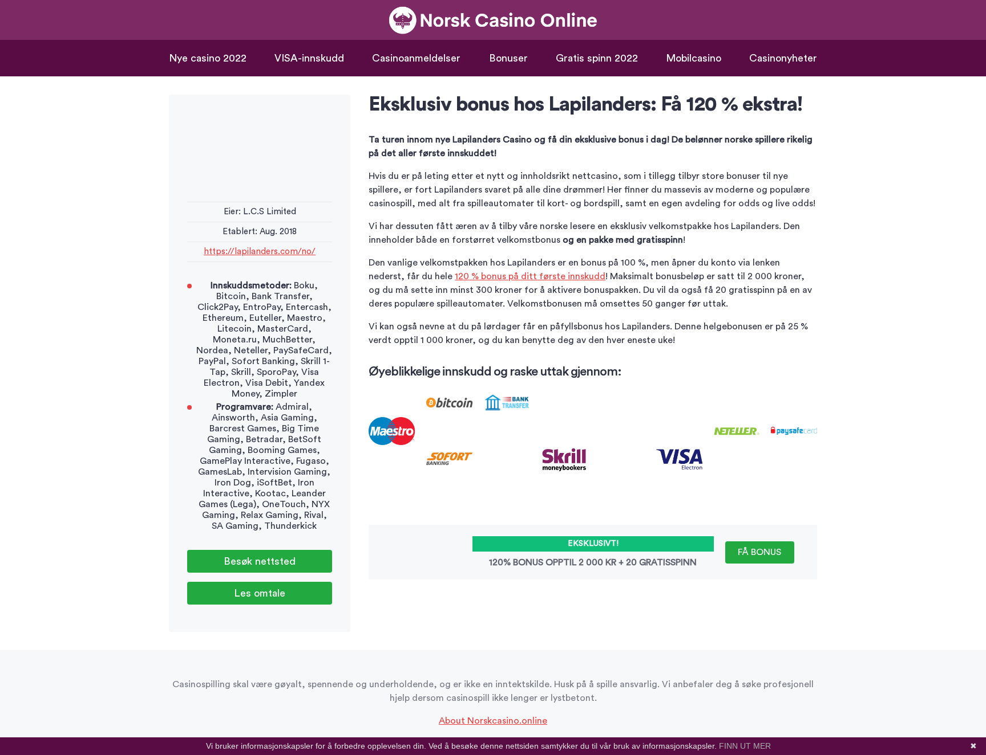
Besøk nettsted (260, 561)
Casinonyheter (783, 58)
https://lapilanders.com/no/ (260, 251)
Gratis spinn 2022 (597, 58)
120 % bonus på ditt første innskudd (530, 276)
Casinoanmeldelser (416, 58)
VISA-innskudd (309, 58)
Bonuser (508, 58)
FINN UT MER (745, 745)
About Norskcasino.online (493, 720)
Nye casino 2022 (207, 58)
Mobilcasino (693, 58)
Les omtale (259, 593)
